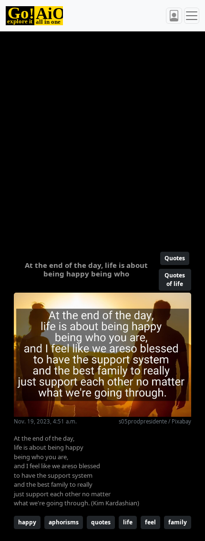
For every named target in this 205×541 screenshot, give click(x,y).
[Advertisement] (102, 137)
